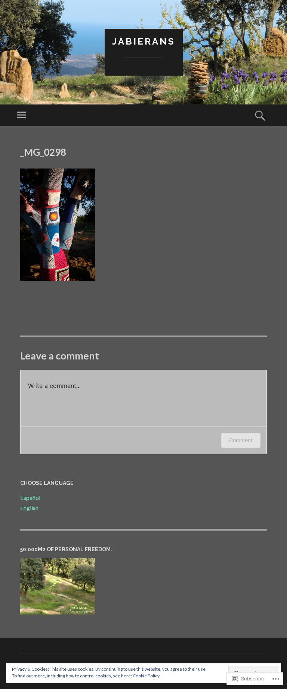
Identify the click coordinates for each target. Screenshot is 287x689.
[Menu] (21, 115)
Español (30, 497)
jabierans (143, 41)
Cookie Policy (146, 676)
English (29, 507)
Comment (241, 440)
